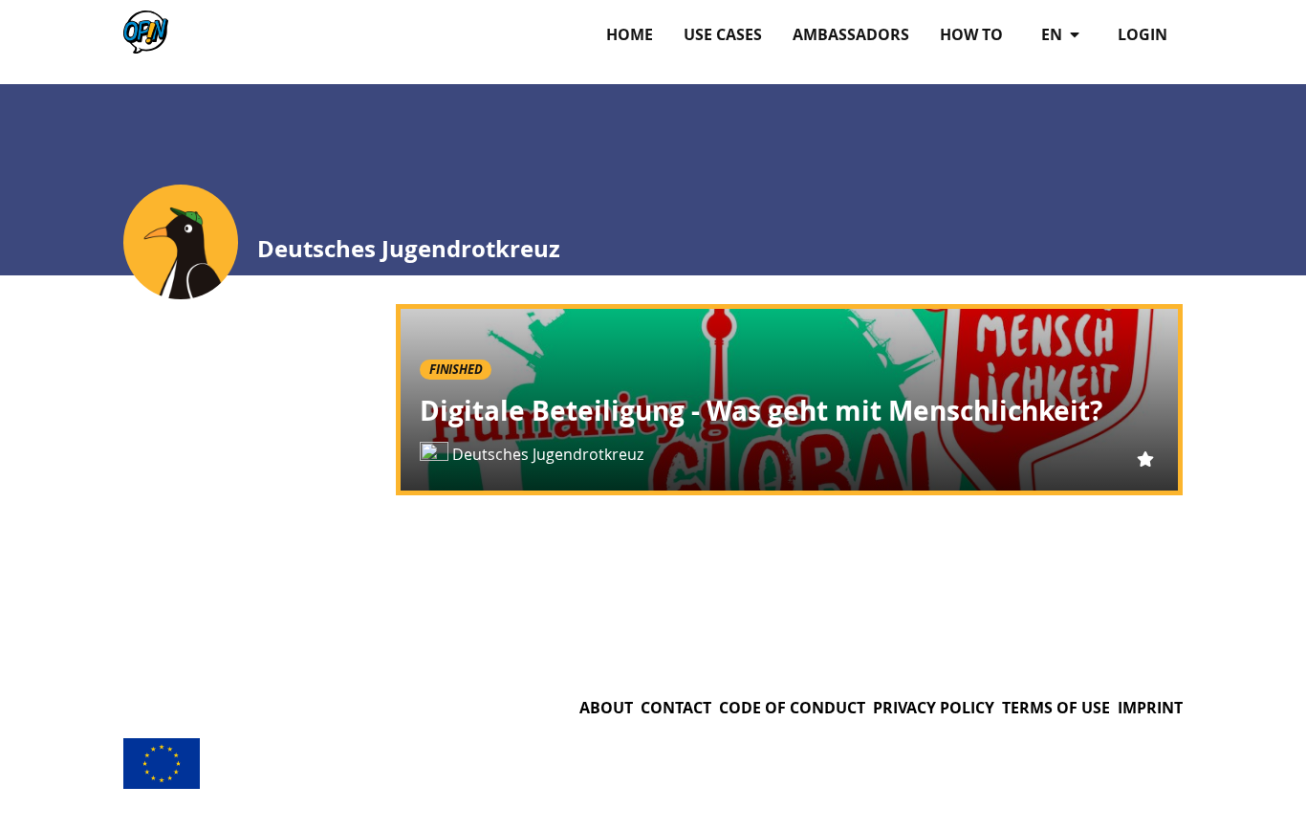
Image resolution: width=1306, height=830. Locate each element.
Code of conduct (792, 707)
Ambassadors (851, 34)
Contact (676, 707)
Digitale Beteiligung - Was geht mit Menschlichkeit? (761, 410)
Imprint (1150, 707)
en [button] (1053, 34)
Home (629, 34)
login (1142, 34)
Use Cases (723, 34)
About (606, 707)
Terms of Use (1056, 707)
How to (971, 34)
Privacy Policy (933, 707)
